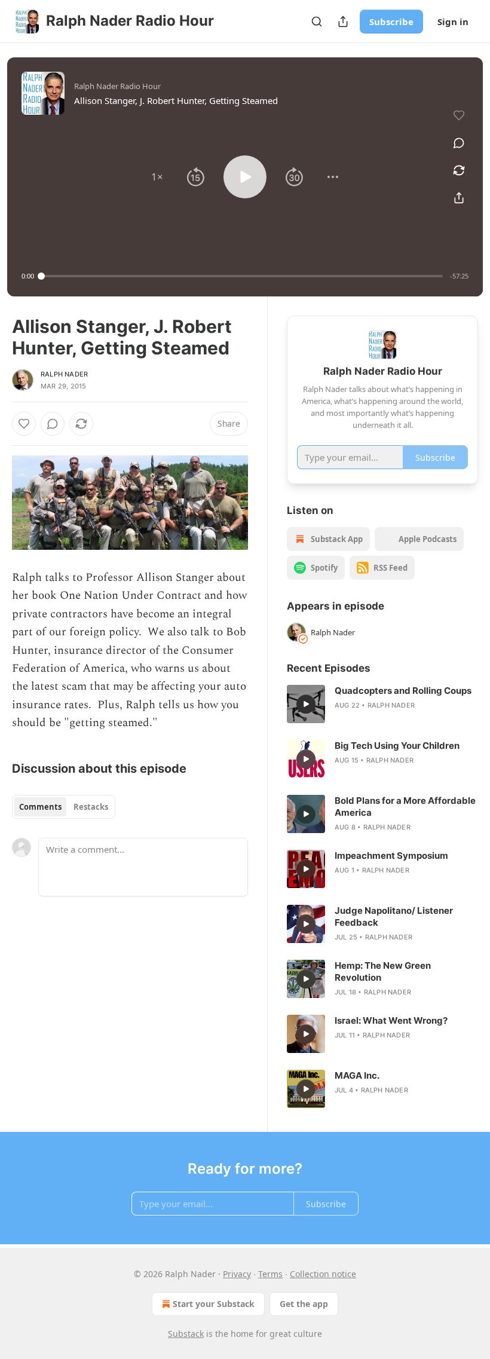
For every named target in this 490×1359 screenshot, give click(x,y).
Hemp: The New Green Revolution (383, 971)
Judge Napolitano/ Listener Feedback (394, 916)
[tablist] (63, 807)
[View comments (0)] (458, 142)
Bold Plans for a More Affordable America (405, 806)
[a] (306, 704)
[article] (382, 704)
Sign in (452, 21)
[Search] (317, 21)
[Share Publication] (343, 21)
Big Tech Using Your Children (397, 745)
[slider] (242, 276)
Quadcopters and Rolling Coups (403, 690)
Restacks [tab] (91, 806)
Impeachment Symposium (391, 855)
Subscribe (391, 21)
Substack (186, 1333)
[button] (157, 177)
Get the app (304, 1303)
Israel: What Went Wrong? (391, 1020)
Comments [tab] (40, 806)
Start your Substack (214, 1303)
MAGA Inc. (357, 1075)
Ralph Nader (64, 374)
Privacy (237, 1274)
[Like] (24, 424)
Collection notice (323, 1274)
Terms (270, 1274)
